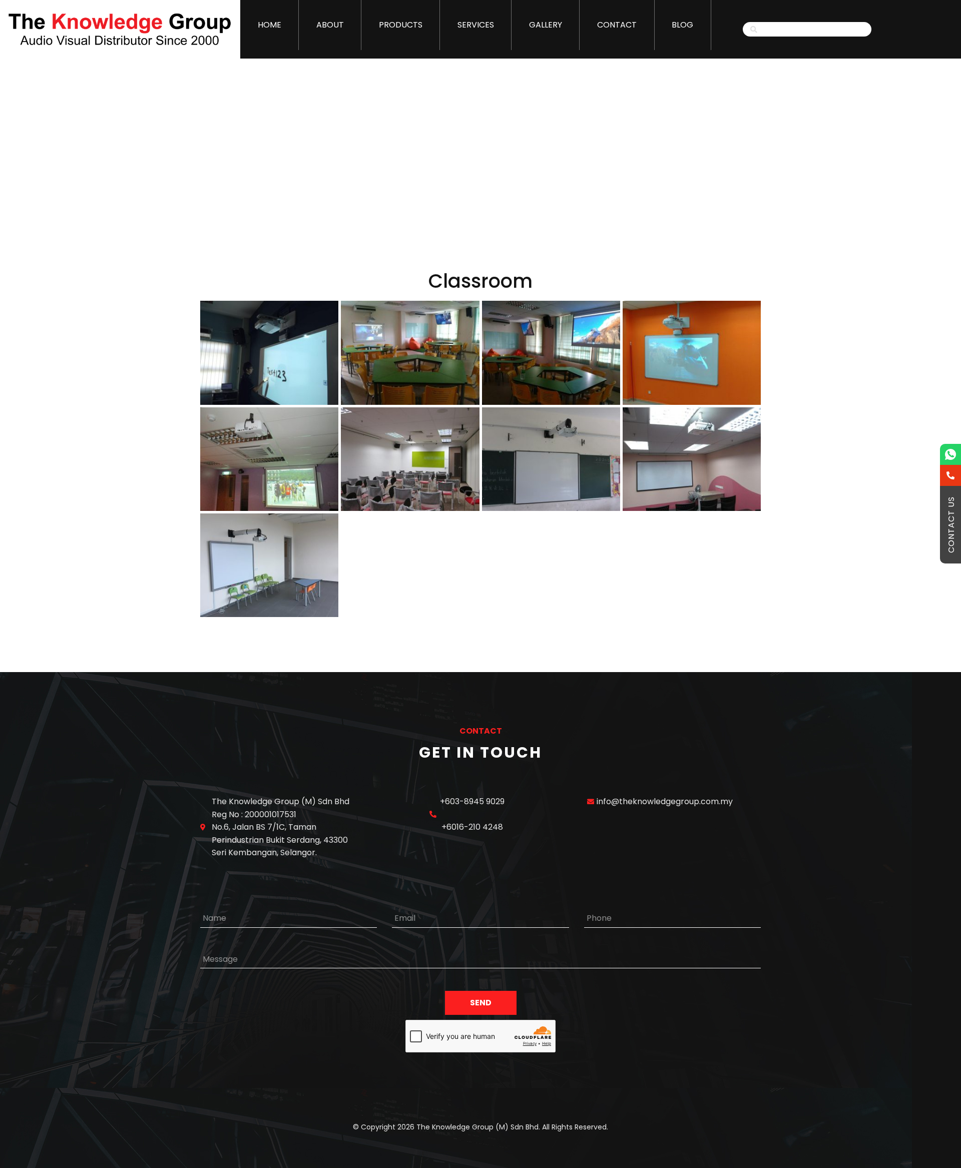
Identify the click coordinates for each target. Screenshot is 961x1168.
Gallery (545, 25)
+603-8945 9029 (472, 801)
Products (400, 25)
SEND (481, 1002)
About (330, 25)
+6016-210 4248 (472, 827)
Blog (682, 25)
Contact (617, 25)
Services (475, 25)
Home (269, 25)
